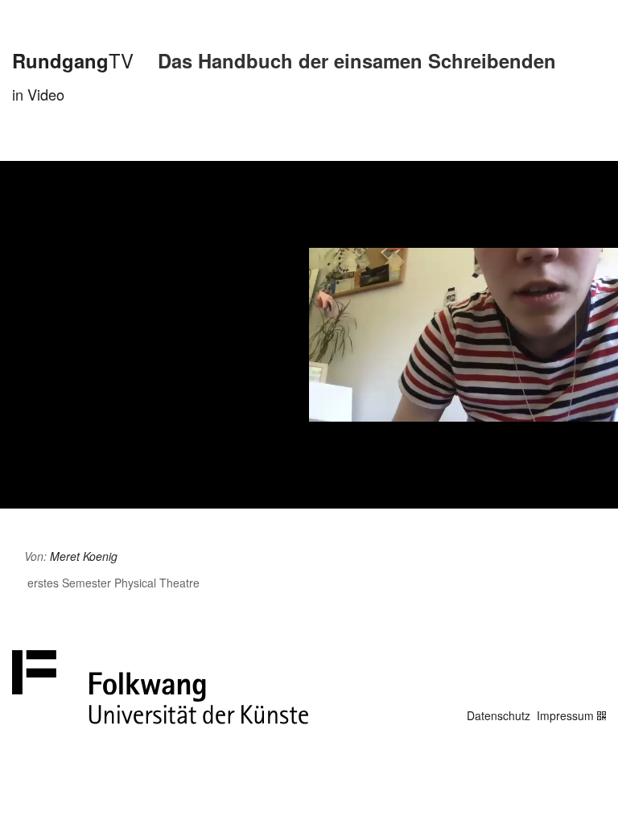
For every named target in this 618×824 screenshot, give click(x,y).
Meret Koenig (83, 556)
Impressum (565, 715)
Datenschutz (498, 715)
